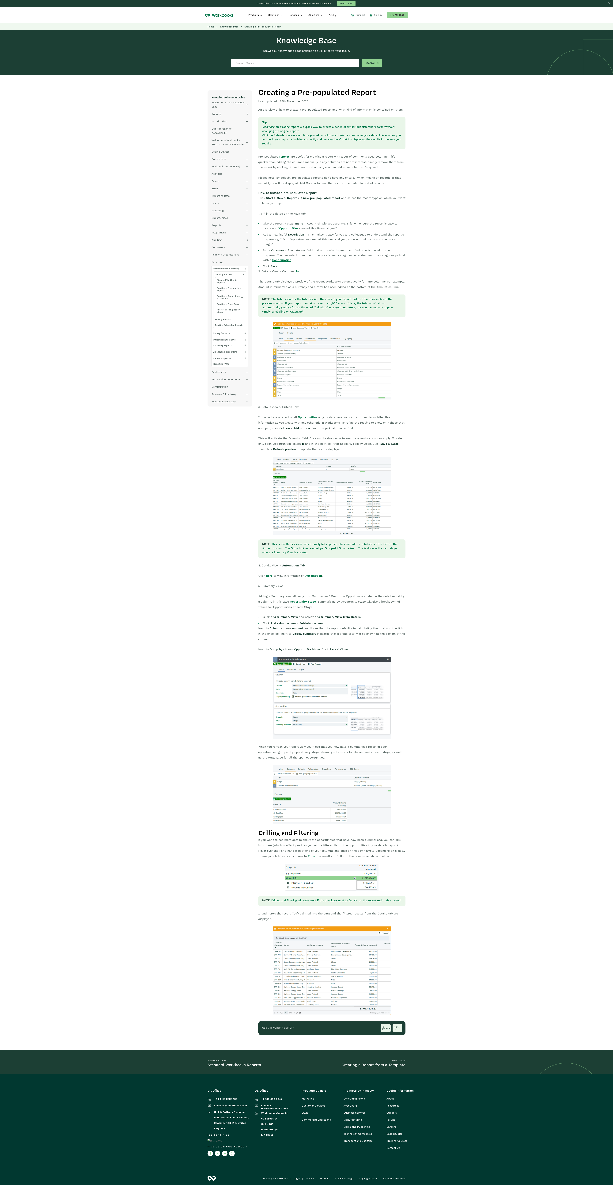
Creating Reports (223, 274)
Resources (392, 1105)
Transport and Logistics (358, 1141)
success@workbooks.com (230, 1105)
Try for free (397, 15)
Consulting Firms (354, 1098)
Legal (297, 1178)
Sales (305, 1112)
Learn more (346, 3)
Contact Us (393, 1148)
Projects (216, 225)
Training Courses (396, 1141)
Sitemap (324, 1178)
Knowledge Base (229, 27)
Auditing (217, 239)
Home (211, 27)
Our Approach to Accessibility (222, 130)
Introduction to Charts (224, 340)
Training (216, 114)
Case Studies (394, 1134)
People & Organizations (225, 254)
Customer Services (313, 1105)
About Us (313, 15)
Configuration (281, 260)
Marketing (308, 1098)
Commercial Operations (316, 1120)
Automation (313, 575)
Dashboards (219, 372)
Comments (218, 247)
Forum (390, 1120)
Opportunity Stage (303, 601)
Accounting (351, 1105)
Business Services (354, 1112)
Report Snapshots (222, 358)
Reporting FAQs (221, 364)
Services (294, 15)
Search (370, 63)
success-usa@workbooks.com (274, 1107)
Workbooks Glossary (224, 401)
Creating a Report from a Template (228, 297)
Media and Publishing (357, 1127)
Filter (311, 856)
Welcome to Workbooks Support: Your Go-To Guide (228, 142)
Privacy (310, 1178)
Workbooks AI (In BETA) (226, 166)
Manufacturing (353, 1120)
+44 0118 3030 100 (225, 1098)
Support (391, 1112)
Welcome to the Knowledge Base (228, 104)
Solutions (273, 15)
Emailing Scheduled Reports (229, 325)
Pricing (333, 15)
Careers (391, 1127)
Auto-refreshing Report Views (228, 311)
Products (253, 15)
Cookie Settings (344, 1178)
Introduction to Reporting (226, 268)
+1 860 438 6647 (271, 1098)
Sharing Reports (223, 319)
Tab (297, 271)
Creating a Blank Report (229, 304)
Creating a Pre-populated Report (229, 289)
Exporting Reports (222, 345)
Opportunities (220, 217)
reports (284, 156)
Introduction (219, 121)
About (390, 1098)
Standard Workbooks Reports (227, 281)
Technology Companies (358, 1134)
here (269, 575)
